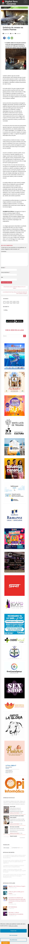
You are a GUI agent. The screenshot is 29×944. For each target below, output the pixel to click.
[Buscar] (24, 336)
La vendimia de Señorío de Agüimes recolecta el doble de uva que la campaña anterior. (13, 866)
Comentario (3, 251)
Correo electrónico (5, 272)
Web (2, 277)
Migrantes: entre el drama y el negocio (16, 886)
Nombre (3, 267)
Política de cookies (13, 925)
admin (12, 33)
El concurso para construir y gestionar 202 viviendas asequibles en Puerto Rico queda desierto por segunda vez (14, 862)
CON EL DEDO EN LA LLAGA (14, 330)
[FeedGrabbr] (14, 837)
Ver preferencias (13, 939)
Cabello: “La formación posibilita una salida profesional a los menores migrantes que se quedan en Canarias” (14, 871)
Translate (21, 847)
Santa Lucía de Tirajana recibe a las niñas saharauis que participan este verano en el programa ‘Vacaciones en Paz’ (14, 876)
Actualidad (18, 33)
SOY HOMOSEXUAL (12, 907)
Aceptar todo (13, 930)
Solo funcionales (13, 935)
